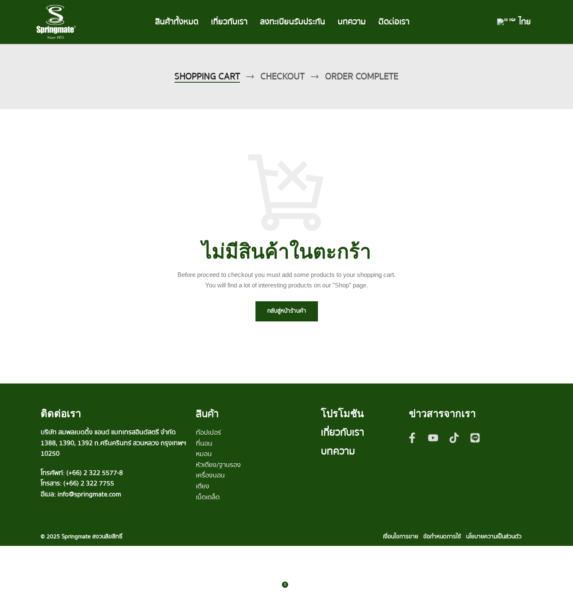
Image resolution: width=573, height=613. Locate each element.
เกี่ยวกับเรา (342, 432)
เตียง (202, 486)
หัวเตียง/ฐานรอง (218, 464)
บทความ (338, 451)
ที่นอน (204, 443)
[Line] (475, 437)
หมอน (204, 454)
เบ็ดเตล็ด (208, 497)
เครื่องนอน (210, 475)
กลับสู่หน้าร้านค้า (286, 311)
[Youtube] (433, 437)
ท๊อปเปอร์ (208, 432)
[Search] (488, 21)
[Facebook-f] (412, 437)
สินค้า (207, 414)
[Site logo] (56, 21)
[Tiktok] (454, 437)
